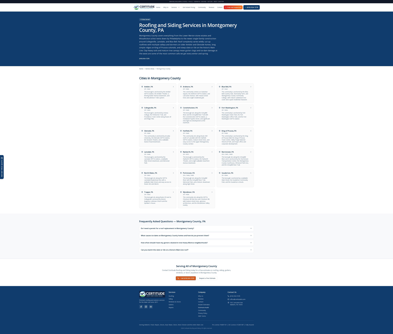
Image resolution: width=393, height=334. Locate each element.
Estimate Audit (203, 307)
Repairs (171, 307)
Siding (171, 299)
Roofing (171, 296)
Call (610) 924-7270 (187, 278)
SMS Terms (202, 316)
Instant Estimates (204, 305)
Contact (219, 7)
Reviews (211, 7)
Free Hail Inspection (234, 7)
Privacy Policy (202, 313)
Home (158, 7)
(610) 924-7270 (252, 7)
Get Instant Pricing (189, 7)
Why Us (165, 7)
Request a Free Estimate (207, 278)
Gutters (171, 305)
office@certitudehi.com (237, 299)
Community (202, 7)
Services (174, 7)
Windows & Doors (175, 302)
